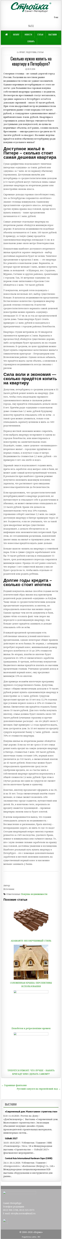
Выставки (52, 34)
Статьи (40, 34)
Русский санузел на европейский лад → (38, 1088)
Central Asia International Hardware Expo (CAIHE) (28, 1158)
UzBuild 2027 (11, 1138)
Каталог (16, 34)
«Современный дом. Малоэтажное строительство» (31, 1111)
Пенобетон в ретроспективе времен (31, 1028)
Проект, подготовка (27, 52)
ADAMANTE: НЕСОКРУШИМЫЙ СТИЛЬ (31, 940)
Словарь (31, 41)
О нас (56, 17)
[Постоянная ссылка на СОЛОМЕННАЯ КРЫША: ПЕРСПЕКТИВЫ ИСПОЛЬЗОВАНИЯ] (31, 962)
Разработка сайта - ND (31, 1237)
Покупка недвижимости (34, 894)
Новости (28, 34)
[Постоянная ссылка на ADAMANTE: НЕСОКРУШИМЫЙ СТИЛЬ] (31, 920)
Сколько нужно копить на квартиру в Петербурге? (31, 61)
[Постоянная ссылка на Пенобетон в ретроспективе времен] (31, 1007)
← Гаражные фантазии (14, 1085)
